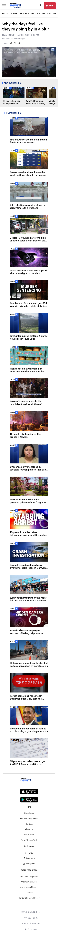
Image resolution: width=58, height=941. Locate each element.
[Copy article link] (19, 43)
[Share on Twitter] (15, 43)
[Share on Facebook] (11, 43)
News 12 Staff (8, 35)
